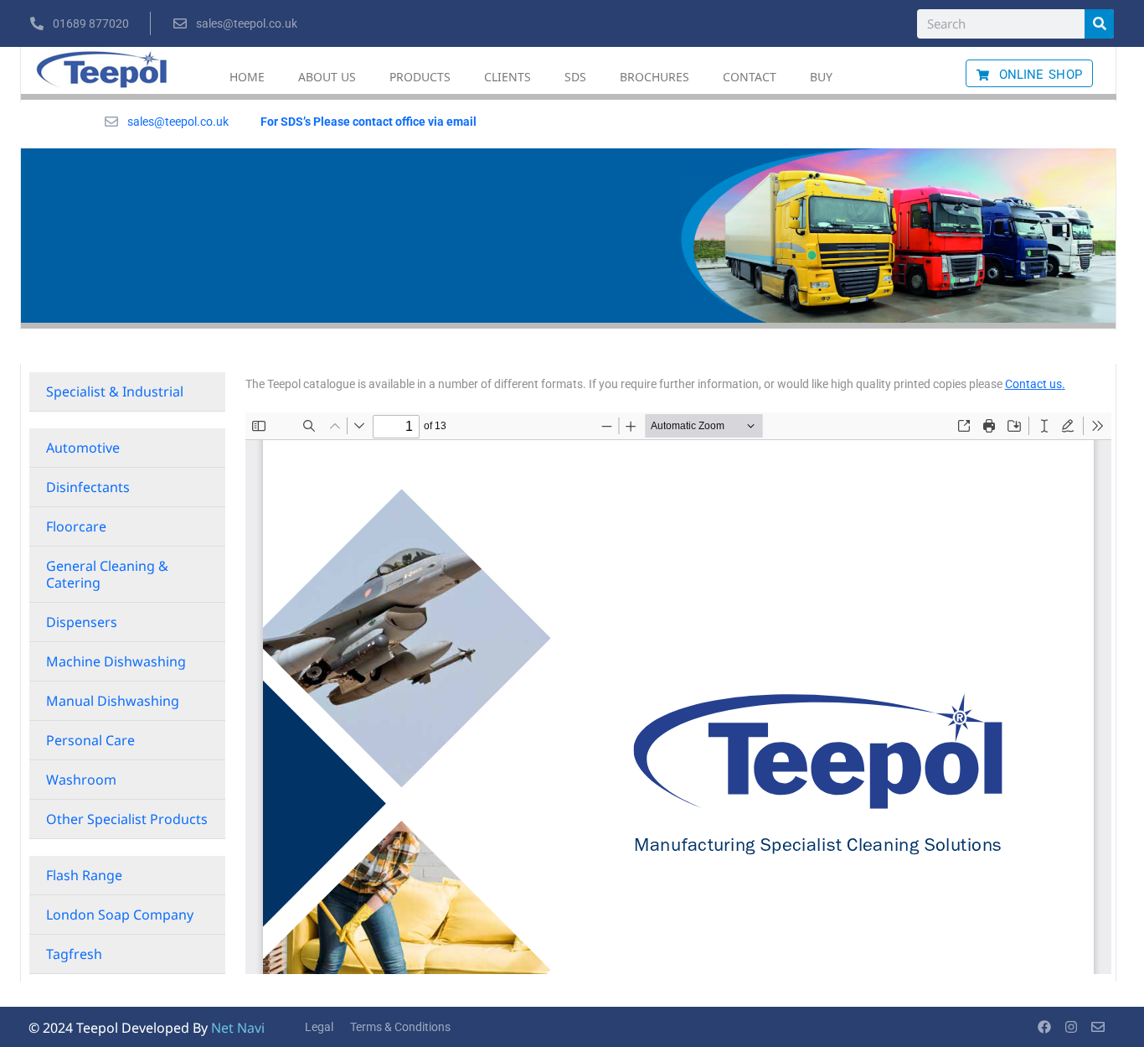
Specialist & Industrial (114, 391)
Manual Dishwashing (112, 701)
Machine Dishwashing (116, 661)
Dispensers (81, 622)
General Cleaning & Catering (107, 574)
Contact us (1033, 384)
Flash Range (84, 875)
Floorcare (76, 526)
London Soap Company (119, 914)
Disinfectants (88, 487)
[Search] (1099, 24)
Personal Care (90, 740)
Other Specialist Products (127, 819)
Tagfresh (74, 954)
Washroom (81, 779)
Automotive (83, 447)
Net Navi (238, 1027)
